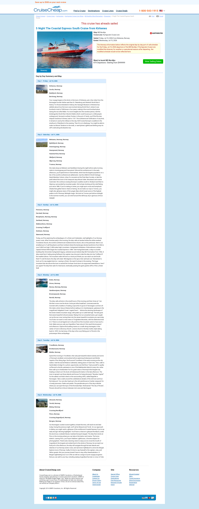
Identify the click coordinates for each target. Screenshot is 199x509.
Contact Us (96, 478)
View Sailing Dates (153, 61)
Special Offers (115, 474)
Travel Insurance (134, 478)
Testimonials (96, 484)
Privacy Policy (96, 480)
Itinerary (44, 70)
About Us (95, 474)
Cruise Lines (108, 11)
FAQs (131, 476)
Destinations (94, 11)
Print (153, 16)
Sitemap (131, 484)
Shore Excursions (134, 480)
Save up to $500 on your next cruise (50, 2)
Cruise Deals (121, 11)
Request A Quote (116, 482)
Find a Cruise (80, 11)
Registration (133, 482)
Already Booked (134, 474)
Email (161, 16)
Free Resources (116, 480)
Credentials (96, 476)
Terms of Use (96, 482)
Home (113, 484)
